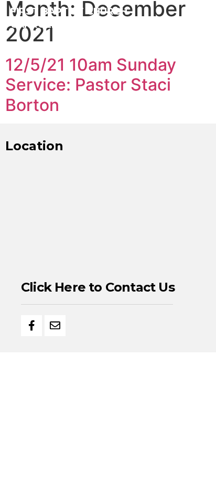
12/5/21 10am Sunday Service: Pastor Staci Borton (90, 84)
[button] (199, 18)
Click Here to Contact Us (98, 287)
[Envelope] (55, 325)
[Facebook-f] (31, 325)
